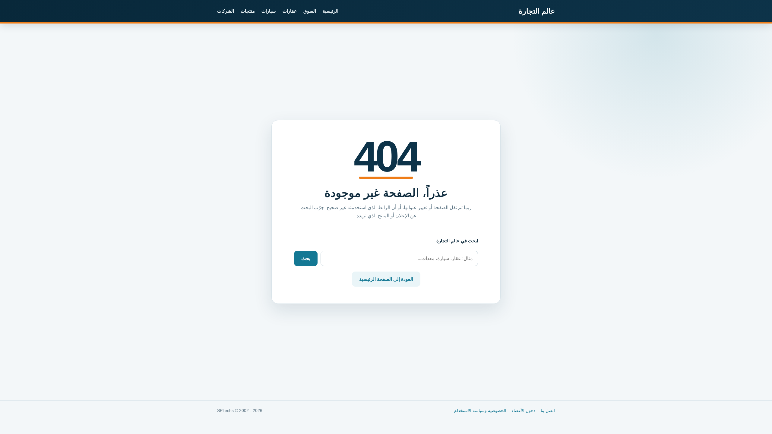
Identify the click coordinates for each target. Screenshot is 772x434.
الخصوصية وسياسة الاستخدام (480, 410)
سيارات (268, 11)
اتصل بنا (548, 410)
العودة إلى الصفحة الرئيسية (386, 279)
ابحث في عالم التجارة (457, 240)
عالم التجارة (537, 11)
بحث (305, 258)
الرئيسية (330, 11)
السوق (309, 11)
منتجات (248, 11)
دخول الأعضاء (523, 410)
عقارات (290, 11)
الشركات (225, 11)
